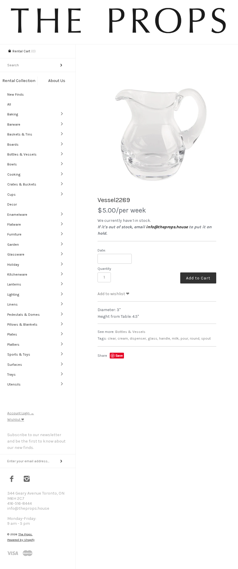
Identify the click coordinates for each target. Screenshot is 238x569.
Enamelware (17, 215)
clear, (112, 338)
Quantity (104, 268)
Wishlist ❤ (15, 420)
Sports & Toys (18, 354)
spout (206, 338)
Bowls (12, 164)
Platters (13, 345)
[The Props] (119, 33)
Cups (11, 194)
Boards (13, 144)
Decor (12, 204)
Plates (12, 334)
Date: (102, 250)
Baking (12, 114)
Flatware (14, 224)
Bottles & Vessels (22, 154)
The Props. (25, 534)
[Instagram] (26, 479)
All (9, 104)
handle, (165, 338)
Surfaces (14, 365)
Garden (13, 244)
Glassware (15, 254)
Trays (11, 374)
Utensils (14, 384)
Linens (12, 304)
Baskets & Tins (19, 134)
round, (195, 338)
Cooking (13, 174)
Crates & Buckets (21, 184)
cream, (123, 338)
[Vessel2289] (157, 131)
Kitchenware (17, 274)
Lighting (13, 294)
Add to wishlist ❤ (113, 293)
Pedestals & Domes (23, 315)
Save (119, 355)
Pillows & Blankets (22, 324)
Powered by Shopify (21, 540)
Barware (13, 124)
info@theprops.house (167, 226)
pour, (185, 338)
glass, (153, 338)
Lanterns (14, 284)
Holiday (13, 265)
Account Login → (20, 413)
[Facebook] (11, 479)
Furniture (14, 234)
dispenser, (138, 338)
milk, (176, 338)
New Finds (15, 94)
